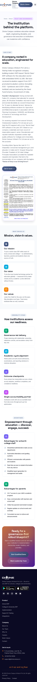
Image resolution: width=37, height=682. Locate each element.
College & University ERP (10, 607)
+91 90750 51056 (9, 656)
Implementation (7, 610)
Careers (4, 635)
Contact (4, 641)
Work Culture (6, 638)
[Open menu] (35, 5)
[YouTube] (16, 593)
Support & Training (7, 613)
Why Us (4, 632)
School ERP (5, 604)
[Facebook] (3, 593)
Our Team (5, 629)
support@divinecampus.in (12, 659)
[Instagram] (12, 593)
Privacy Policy (6, 678)
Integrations (5, 616)
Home (5, 18)
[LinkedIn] (8, 593)
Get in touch (8, 169)
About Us (5, 626)
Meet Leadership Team (18, 561)
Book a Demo (25, 4)
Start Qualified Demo (18, 554)
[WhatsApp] (20, 593)
